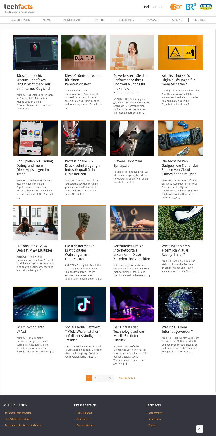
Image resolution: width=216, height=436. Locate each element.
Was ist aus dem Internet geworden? (177, 329)
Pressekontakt (84, 413)
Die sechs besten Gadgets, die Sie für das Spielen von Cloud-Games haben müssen (180, 167)
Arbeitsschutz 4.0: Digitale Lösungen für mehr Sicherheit (178, 80)
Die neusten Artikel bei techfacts (23, 425)
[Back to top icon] (199, 429)
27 (110, 378)
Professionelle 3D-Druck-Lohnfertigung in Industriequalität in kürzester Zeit (83, 167)
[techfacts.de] (18, 8)
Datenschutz (155, 413)
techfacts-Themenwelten (18, 413)
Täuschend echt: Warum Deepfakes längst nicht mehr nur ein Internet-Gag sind (33, 82)
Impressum (154, 419)
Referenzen (83, 419)
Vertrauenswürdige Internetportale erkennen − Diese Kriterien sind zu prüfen (131, 252)
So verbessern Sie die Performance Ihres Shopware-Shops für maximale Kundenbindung (130, 84)
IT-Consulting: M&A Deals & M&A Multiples (34, 248)
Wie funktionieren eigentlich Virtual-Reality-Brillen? (176, 250)
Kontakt (152, 425)
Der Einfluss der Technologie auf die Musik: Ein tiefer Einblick (128, 333)
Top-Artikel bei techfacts (18, 419)
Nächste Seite (126, 378)
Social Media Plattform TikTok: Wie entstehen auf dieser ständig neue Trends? (83, 333)
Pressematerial (85, 425)
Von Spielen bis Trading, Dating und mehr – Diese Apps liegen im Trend (35, 167)
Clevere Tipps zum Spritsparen (127, 163)
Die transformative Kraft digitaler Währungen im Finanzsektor (79, 252)
